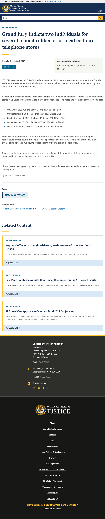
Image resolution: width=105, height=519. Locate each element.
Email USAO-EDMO (41, 362)
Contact (51, 508)
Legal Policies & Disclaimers (53, 452)
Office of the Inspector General (52, 470)
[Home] (16, 11)
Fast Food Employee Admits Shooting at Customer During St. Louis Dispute (51, 280)
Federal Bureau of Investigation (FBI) (20, 209)
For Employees (52, 464)
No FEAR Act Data (52, 475)
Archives (52, 435)
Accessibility (52, 446)
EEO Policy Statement (52, 481)
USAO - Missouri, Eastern (53, 209)
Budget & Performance (52, 429)
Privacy (52, 458)
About (52, 423)
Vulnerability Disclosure (52, 487)
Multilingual (53, 493)
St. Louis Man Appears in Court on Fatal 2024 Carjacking (40, 311)
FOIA (52, 440)
